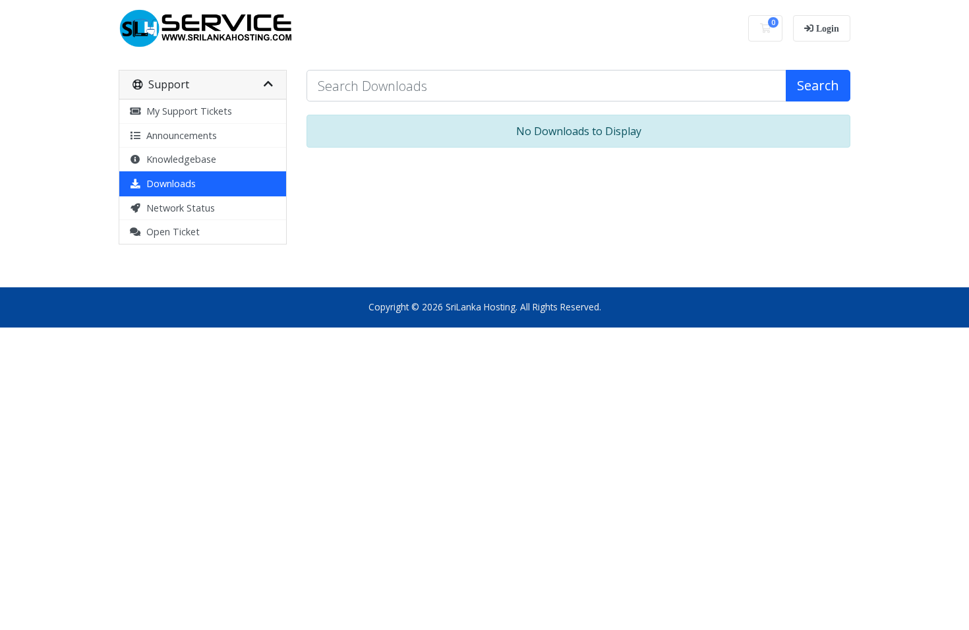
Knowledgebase (178, 159)
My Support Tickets (186, 111)
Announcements (179, 135)
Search (818, 85)
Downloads (168, 183)
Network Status (178, 208)
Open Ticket (170, 231)
